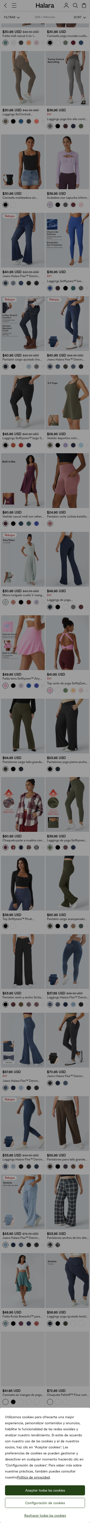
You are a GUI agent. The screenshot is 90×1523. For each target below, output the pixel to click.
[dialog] (45, 761)
